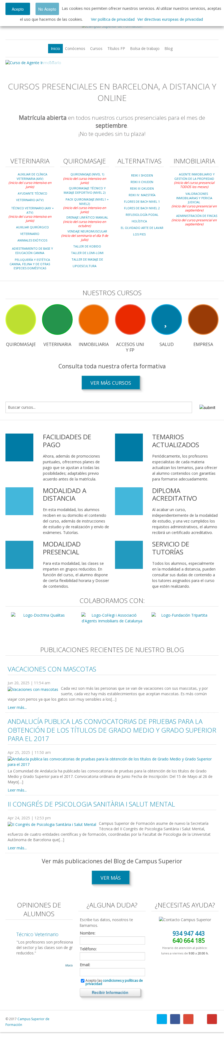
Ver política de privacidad (113, 19)
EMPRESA (203, 344)
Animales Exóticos (32, 240)
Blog (168, 48)
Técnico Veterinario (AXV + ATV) (32, 210)
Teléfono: (88, 949)
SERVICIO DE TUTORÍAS (170, 547)
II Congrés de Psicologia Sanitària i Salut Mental (91, 803)
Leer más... (17, 707)
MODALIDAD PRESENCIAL (62, 547)
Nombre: (87, 933)
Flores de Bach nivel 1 (142, 201)
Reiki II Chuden (142, 182)
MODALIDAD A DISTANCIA (64, 494)
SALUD (167, 344)
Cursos (96, 48)
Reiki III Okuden (142, 188)
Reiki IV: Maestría (142, 195)
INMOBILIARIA (94, 344)
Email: (85, 964)
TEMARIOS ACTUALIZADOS (175, 440)
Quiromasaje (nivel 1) (87, 174)
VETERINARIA (57, 344)
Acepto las (114, 982)
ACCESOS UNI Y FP (130, 347)
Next (210, 63)
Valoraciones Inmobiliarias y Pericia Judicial (194, 198)
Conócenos (75, 48)
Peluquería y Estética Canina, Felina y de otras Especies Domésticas (30, 264)
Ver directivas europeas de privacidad (170, 19)
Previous (14, 63)
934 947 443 (189, 933)
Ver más (111, 877)
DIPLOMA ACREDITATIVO (174, 494)
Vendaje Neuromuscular (87, 231)
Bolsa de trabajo (145, 48)
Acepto (18, 9)
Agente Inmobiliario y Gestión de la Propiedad (194, 176)
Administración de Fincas (196, 216)
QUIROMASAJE (21, 344)
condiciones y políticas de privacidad (114, 982)
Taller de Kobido (87, 246)
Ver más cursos (110, 383)
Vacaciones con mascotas (52, 668)
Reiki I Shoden (142, 175)
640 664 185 (189, 940)
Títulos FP (116, 48)
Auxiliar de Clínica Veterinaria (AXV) (32, 176)
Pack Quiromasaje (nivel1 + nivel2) (87, 201)
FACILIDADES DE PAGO (67, 440)
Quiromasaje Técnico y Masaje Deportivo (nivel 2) (85, 190)
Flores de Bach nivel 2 (142, 208)
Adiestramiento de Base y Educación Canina (32, 250)
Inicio (55, 48)
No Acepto (47, 9)
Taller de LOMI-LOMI (87, 253)
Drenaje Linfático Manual (87, 217)
